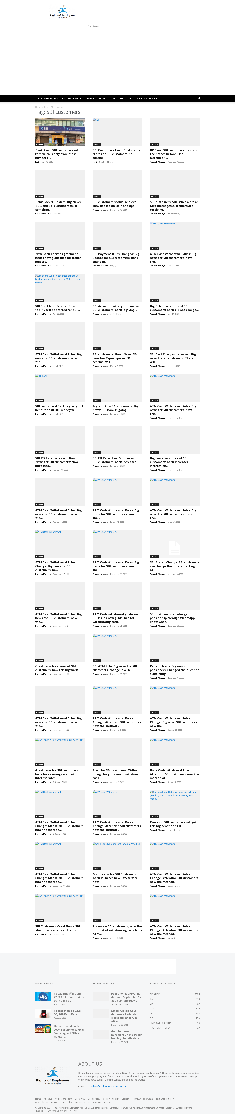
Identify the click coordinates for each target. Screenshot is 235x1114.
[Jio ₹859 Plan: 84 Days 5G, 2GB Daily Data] (43, 1014)
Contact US (80, 1099)
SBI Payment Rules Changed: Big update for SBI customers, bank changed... (116, 258)
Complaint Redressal (102, 1102)
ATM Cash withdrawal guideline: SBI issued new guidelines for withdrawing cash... (116, 618)
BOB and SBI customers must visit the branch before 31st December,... (174, 154)
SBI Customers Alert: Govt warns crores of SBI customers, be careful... (116, 154)
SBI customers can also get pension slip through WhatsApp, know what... (173, 618)
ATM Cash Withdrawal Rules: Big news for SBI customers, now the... (173, 258)
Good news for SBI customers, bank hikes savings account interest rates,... (57, 774)
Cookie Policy (94, 1099)
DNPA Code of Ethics (143, 1099)
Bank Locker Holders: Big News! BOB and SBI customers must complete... (58, 206)
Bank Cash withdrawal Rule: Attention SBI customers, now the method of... (174, 774)
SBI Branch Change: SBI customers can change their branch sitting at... (174, 566)
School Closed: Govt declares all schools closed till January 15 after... (124, 1016)
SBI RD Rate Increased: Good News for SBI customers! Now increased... (56, 462)
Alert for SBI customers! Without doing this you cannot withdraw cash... (116, 774)
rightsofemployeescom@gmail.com (109, 1086)
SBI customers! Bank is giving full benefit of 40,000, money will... (59, 408)
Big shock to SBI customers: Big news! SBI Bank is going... (116, 408)
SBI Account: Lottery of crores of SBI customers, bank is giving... (117, 308)
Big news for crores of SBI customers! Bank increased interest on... (169, 462)
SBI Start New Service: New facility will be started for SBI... (57, 308)
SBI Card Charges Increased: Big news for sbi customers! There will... (173, 358)
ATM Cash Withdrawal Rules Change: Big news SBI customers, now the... (174, 722)
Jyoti (37, 162)
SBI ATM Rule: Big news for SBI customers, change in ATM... (115, 668)
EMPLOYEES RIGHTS (48, 98)
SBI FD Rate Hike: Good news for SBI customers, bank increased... (116, 460)
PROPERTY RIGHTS (71, 98)
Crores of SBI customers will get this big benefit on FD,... (173, 824)
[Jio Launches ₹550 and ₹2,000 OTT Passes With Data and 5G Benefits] (43, 997)
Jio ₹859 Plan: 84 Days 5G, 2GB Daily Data (67, 1012)
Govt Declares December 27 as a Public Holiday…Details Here (126, 1035)
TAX (113, 98)
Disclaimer (126, 1099)
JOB (129, 98)
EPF (121, 98)
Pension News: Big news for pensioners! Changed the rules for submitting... (174, 670)
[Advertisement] (93, 35)
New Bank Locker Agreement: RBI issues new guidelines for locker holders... (59, 258)
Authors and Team (145, 98)
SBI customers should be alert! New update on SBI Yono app (115, 204)
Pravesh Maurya (157, 162)
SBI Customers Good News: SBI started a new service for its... (57, 928)
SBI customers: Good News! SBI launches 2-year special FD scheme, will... (115, 358)
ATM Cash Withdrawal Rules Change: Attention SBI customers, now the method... (117, 722)
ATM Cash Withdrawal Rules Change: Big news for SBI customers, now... (55, 566)
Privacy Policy (66, 1102)
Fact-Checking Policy (165, 1099)
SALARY (103, 98)
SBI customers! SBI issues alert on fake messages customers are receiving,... (174, 206)
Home (38, 107)
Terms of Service (82, 1102)
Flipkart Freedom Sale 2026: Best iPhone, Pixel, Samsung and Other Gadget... (69, 1031)
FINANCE (90, 98)
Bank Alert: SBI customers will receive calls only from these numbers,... (56, 154)
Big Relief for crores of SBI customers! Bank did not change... (174, 308)
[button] (199, 98)
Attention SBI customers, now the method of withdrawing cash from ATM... (117, 930)
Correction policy (111, 1099)
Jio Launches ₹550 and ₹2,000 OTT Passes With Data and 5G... (69, 997)
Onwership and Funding (46, 1102)
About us (48, 1099)
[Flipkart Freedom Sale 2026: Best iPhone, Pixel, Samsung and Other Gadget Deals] (43, 1030)
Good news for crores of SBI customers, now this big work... (57, 668)
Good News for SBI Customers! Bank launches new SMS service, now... (115, 878)
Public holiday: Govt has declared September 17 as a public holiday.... (126, 997)
